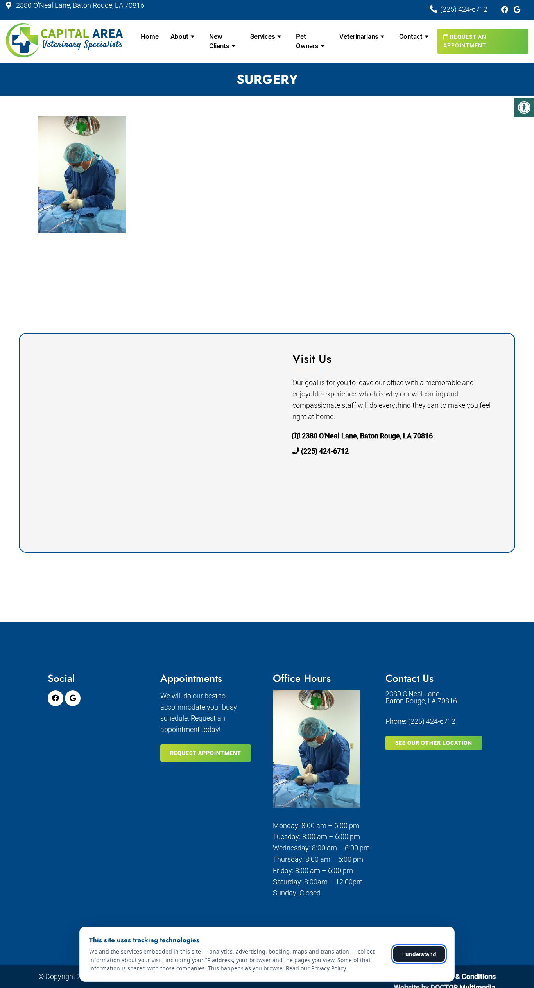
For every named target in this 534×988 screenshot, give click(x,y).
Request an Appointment (464, 41)
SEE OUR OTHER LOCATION (433, 743)
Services (262, 36)
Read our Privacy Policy (316, 968)
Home (150, 36)
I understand (419, 954)
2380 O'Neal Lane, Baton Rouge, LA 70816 (79, 5)
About (179, 36)
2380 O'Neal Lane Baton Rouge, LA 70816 (421, 697)
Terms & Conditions (465, 976)
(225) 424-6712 (463, 9)
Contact (411, 36)
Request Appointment (205, 753)
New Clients (219, 41)
